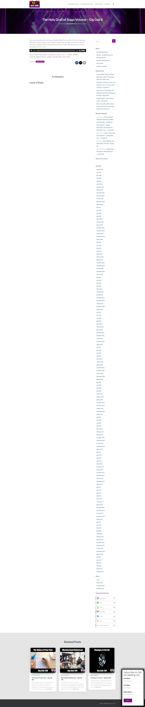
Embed (75, 54)
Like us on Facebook (102, 158)
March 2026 (99, 184)
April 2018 (99, 461)
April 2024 (99, 251)
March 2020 (99, 394)
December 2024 (100, 227)
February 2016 (100, 536)
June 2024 (99, 245)
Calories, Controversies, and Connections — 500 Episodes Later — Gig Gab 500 (105, 127)
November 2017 (100, 475)
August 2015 (100, 554)
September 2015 (101, 551)
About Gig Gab (98, 4)
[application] (57, 50)
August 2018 (100, 449)
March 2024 (99, 254)
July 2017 (99, 487)
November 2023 (100, 265)
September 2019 (101, 411)
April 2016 (99, 531)
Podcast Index (57, 57)
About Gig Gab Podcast (102, 52)
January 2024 (100, 260)
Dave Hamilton (100, 125)
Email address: (128, 692)
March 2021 (99, 359)
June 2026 (99, 175)
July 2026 (99, 172)
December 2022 (100, 297)
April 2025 (99, 216)
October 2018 (100, 443)
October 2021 (100, 338)
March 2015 (99, 568)
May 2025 (99, 213)
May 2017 (99, 493)
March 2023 (99, 289)
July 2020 (99, 382)
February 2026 (100, 187)
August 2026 (100, 169)
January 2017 (100, 504)
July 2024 (99, 242)
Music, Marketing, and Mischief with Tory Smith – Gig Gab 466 (105, 143)
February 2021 (100, 362)
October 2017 (100, 478)
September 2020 (101, 376)
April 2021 (99, 356)
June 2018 (99, 455)
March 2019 (99, 429)
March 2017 (99, 498)
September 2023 (101, 271)
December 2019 (100, 402)
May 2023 (99, 283)
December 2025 (100, 193)
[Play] (31, 50)
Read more (49, 689)
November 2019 (100, 405)
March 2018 (99, 464)
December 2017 (100, 472)
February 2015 (100, 571)
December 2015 (100, 542)
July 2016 (99, 522)
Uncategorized (40, 61)
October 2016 (100, 513)
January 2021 (100, 364)
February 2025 (100, 222)
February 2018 (100, 466)
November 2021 (100, 335)
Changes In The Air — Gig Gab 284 (101, 678)
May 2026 (99, 178)
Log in (98, 580)
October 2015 (100, 548)
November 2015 (100, 545)
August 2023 (100, 274)
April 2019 (99, 426)
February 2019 (100, 432)
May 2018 (99, 458)
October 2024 (100, 233)
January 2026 (100, 190)
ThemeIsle (113, 703)
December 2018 (100, 437)
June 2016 (99, 525)
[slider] (83, 50)
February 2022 (100, 327)
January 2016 (100, 539)
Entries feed (99, 582)
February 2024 (100, 257)
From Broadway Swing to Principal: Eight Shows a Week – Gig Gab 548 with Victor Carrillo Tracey (105, 77)
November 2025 (100, 195)
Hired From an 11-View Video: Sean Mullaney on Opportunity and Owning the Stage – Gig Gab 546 (106, 93)
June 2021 (99, 350)
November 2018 (100, 440)
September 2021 (101, 341)
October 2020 (100, 373)
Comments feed (101, 585)
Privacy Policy (100, 63)
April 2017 (99, 496)
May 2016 (99, 528)
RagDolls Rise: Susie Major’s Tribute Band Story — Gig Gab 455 (105, 151)
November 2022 (100, 300)
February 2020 (100, 397)
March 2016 (99, 533)
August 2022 (100, 309)
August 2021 (100, 344)
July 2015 (99, 557)
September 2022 (101, 306)
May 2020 (99, 388)
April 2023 (99, 286)
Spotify (49, 57)
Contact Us (107, 4)
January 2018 (100, 469)
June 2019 (99, 420)
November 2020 (100, 370)
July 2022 (99, 312)
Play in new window (41, 54)
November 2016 (100, 510)
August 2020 (100, 379)
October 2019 (100, 408)
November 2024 (100, 230)
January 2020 (100, 399)
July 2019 (99, 417)
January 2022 (100, 330)
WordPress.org (100, 588)
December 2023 (100, 262)
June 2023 (99, 280)
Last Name (127, 685)
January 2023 (100, 295)
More (68, 57)
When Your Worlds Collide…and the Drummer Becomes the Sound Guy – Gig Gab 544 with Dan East (106, 106)
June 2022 (99, 315)
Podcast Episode (36, 675)
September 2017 (101, 481)
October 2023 (100, 268)
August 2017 (100, 484)
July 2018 (99, 452)
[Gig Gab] (34, 4)
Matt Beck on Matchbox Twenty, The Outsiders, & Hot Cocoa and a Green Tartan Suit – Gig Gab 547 (106, 85)
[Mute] (80, 50)
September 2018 (101, 446)
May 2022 (99, 318)
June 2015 (99, 560)
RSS (64, 57)
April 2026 (99, 181)
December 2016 (100, 507)
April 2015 (99, 566)
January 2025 (100, 225)
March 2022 (99, 324)
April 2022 (99, 321)
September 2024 (101, 236)
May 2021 (99, 353)
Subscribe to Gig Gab (73, 4)
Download (51, 54)
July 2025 (99, 207)
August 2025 (100, 204)
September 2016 (101, 516)
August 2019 (100, 414)
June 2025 (99, 210)
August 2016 (100, 519)
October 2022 (100, 303)
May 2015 (99, 563)
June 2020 (99, 385)
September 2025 (101, 201)
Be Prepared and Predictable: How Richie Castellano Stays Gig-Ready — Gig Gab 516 (105, 119)
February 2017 (100, 501)
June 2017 (99, 490)
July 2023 (99, 277)
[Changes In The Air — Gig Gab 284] (101, 660)
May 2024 (99, 248)
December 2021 (100, 332)
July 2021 (99, 347)
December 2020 (100, 367)
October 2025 (100, 198)
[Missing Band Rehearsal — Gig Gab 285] (72, 660)
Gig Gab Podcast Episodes (87, 4)
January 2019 (100, 434)
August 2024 (100, 239)
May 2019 (99, 423)
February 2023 (100, 292)
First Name (127, 678)
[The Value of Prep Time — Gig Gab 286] (43, 660)
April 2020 (99, 391)
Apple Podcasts (41, 57)
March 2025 (99, 219)
